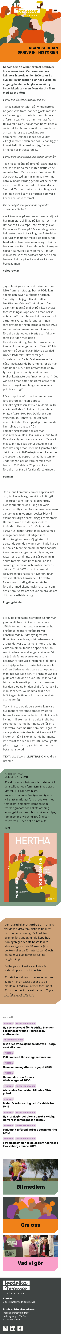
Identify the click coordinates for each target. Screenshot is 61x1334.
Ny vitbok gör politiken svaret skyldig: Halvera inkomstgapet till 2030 (29, 1118)
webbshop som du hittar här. (23, 970)
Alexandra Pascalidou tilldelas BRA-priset (27, 1092)
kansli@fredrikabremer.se (23, 1301)
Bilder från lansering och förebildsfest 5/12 (29, 1105)
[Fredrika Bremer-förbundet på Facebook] (20, 1328)
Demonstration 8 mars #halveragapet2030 (18, 1079)
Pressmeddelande (25, 1023)
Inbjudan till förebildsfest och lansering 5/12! (30, 1131)
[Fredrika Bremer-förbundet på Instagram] (5, 1328)
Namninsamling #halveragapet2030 (27, 1067)
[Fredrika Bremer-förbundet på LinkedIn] (12, 1328)
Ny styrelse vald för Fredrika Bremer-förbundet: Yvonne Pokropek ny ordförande (28, 1031)
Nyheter (8, 1023)
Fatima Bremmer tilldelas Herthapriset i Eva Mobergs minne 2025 (30, 1144)
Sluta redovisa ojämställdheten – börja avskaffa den (29, 1045)
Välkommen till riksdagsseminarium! (27, 1057)
